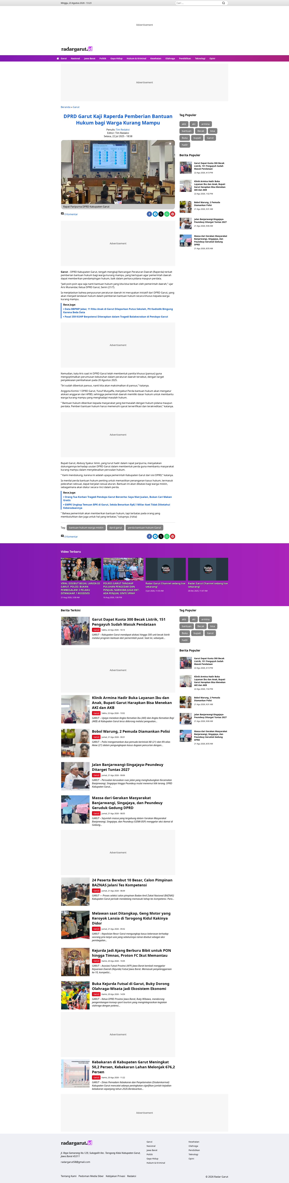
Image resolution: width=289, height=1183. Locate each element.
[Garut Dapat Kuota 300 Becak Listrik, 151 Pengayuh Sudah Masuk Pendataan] (186, 168)
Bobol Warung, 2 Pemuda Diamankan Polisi (207, 204)
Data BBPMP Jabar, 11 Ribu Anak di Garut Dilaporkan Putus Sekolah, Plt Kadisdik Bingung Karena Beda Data (118, 310)
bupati (197, 138)
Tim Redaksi (123, 129)
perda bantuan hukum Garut (144, 527)
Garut (64, 58)
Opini (212, 58)
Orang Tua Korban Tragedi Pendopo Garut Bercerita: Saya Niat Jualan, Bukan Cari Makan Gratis (117, 498)
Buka (185, 138)
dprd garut (115, 527)
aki (193, 124)
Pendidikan (185, 58)
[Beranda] (57, 58)
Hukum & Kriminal (136, 58)
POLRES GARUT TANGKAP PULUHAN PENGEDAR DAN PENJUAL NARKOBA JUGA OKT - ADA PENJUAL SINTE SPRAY (121, 588)
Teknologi (200, 58)
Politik (102, 58)
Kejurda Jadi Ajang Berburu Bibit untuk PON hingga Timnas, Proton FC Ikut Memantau (131, 953)
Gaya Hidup (116, 58)
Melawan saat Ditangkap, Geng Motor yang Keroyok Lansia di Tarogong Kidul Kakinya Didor (131, 918)
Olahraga (170, 58)
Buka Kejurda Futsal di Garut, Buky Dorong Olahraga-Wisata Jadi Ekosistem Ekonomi (130, 986)
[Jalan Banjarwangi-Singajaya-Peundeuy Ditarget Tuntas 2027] (186, 224)
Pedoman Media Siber (91, 1176)
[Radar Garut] (77, 49)
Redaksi (131, 1176)
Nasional (75, 58)
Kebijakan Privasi (115, 1176)
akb (184, 124)
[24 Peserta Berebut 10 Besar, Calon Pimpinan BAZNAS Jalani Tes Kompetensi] (75, 891)
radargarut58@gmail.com (75, 1162)
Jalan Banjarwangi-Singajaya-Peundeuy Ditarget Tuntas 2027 (210, 220)
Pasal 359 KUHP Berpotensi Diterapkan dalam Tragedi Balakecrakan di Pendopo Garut (116, 316)
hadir (185, 144)
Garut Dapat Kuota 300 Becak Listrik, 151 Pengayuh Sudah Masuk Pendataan (209, 166)
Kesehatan (155, 58)
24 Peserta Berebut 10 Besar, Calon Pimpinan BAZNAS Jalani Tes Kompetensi (132, 882)
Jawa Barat (89, 58)
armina (205, 124)
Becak (200, 131)
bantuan (186, 131)
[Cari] (223, 3)
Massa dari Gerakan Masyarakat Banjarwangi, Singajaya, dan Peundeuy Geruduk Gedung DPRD (210, 240)
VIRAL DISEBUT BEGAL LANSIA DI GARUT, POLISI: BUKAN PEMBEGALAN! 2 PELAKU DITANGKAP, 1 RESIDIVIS (80, 588)
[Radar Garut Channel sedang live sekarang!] (166, 569)
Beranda (65, 107)
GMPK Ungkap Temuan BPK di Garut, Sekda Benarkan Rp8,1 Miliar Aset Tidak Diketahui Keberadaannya (116, 506)
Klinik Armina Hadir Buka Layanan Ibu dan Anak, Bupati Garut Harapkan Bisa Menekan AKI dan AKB (209, 185)
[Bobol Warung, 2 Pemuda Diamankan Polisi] (186, 207)
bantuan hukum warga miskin (86, 527)
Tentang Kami (68, 1176)
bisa (212, 131)
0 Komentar (71, 214)
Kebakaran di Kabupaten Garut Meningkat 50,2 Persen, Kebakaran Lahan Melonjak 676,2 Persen (133, 1066)
